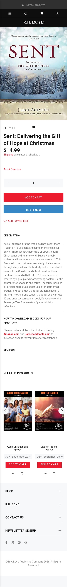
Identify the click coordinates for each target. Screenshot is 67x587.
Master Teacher (49, 446)
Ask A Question (12, 169)
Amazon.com (11, 334)
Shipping (8, 154)
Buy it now (33, 210)
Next (61, 410)
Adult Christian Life (17, 446)
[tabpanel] (33, 73)
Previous (5, 410)
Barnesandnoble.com (37, 334)
